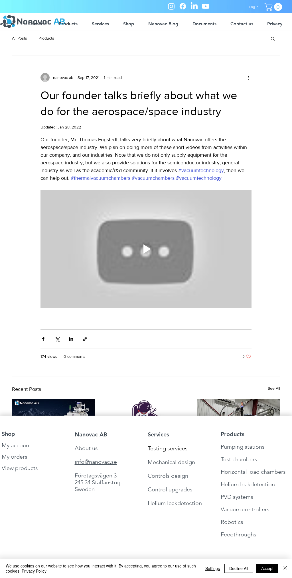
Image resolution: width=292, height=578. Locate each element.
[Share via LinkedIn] (71, 339)
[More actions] (248, 77)
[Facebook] (183, 6)
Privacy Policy (34, 571)
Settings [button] (212, 568)
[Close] (285, 568)
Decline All (238, 568)
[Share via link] (85, 339)
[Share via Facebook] (43, 339)
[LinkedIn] (194, 6)
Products (46, 38)
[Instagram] (171, 6)
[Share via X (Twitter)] (57, 339)
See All (274, 388)
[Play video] (146, 249)
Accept (267, 568)
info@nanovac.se (96, 461)
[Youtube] (205, 6)
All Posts (19, 38)
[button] (274, 7)
